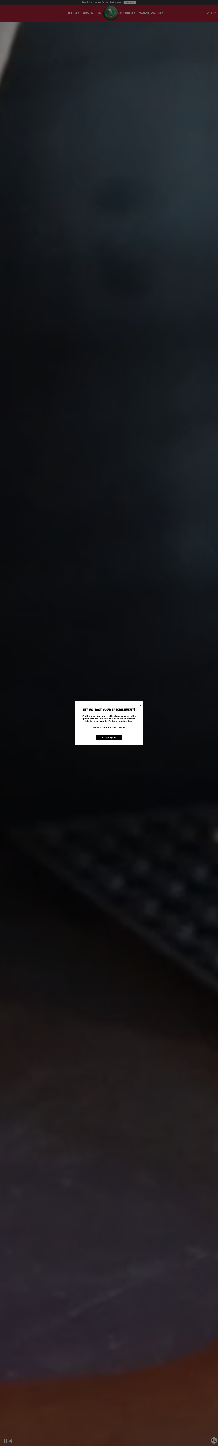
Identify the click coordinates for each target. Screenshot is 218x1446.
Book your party (109, 738)
